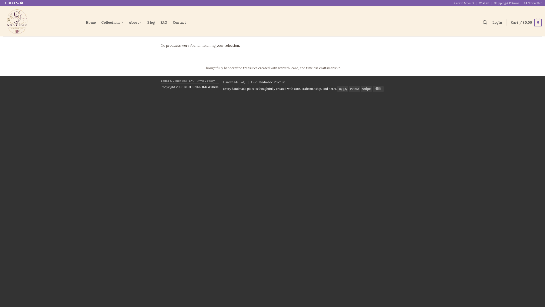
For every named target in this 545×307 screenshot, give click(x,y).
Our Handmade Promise (268, 82)
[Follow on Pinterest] (21, 3)
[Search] (485, 22)
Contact (179, 22)
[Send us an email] (13, 3)
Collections (110, 22)
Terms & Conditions (174, 80)
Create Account (464, 3)
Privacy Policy (206, 80)
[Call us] (17, 3)
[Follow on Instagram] (9, 3)
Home (91, 22)
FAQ (164, 22)
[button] (533, 3)
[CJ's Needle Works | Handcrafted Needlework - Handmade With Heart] (41, 21)
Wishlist (484, 3)
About (134, 22)
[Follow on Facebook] (5, 3)
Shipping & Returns (506, 3)
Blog (151, 22)
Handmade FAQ (234, 82)
